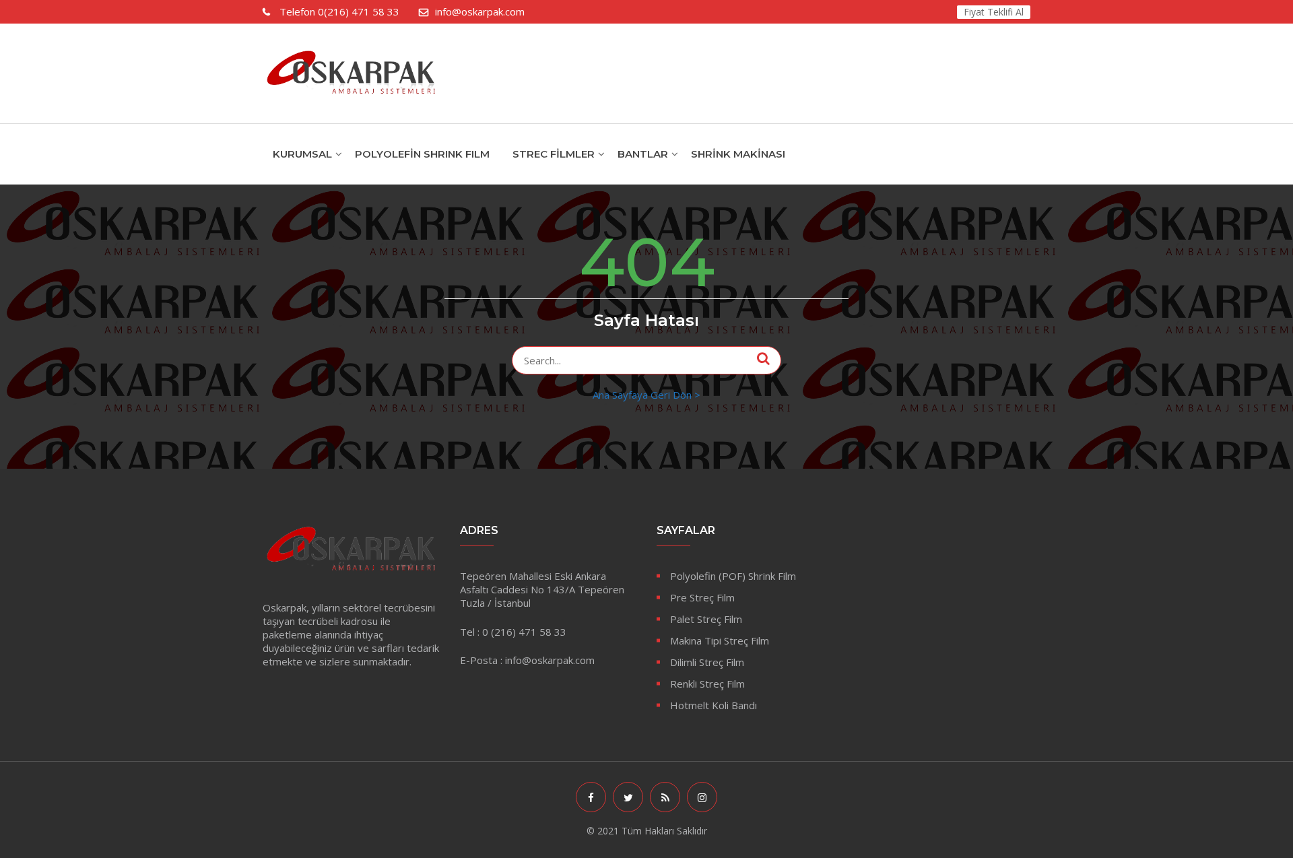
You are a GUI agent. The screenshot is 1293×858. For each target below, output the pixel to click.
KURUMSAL (302, 153)
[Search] (763, 358)
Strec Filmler (553, 153)
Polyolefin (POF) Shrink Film (733, 576)
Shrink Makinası (738, 153)
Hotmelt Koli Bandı (713, 705)
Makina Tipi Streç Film (719, 640)
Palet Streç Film (706, 619)
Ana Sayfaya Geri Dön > (646, 394)
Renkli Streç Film (707, 683)
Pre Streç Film (702, 597)
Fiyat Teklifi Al (994, 11)
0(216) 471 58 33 (339, 11)
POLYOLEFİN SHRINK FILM (422, 153)
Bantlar (643, 153)
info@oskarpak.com (480, 11)
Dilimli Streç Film (707, 662)
